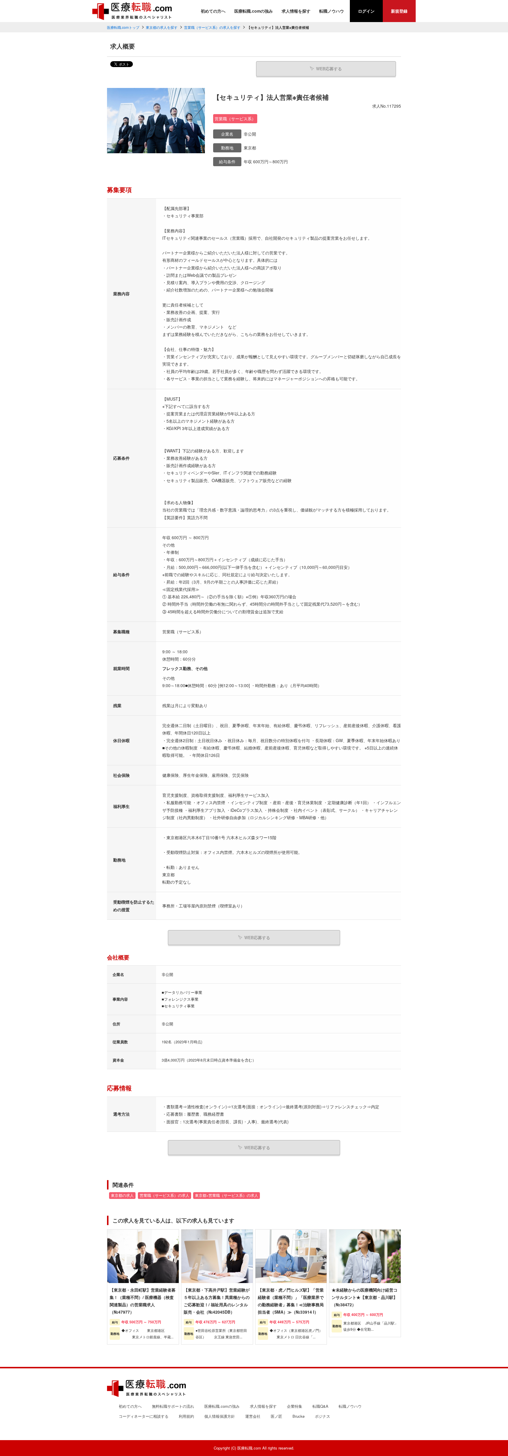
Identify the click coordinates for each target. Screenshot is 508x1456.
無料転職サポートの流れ (173, 1406)
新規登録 (399, 11)
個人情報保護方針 (219, 1416)
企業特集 (294, 1406)
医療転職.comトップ (123, 27)
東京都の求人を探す (162, 27)
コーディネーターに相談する (143, 1416)
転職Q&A (320, 1406)
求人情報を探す (296, 11)
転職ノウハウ (331, 11)
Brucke (299, 1416)
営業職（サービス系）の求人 (164, 1195)
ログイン (366, 11)
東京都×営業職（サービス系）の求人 (226, 1195)
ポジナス (322, 1416)
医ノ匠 (276, 1416)
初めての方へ (213, 11)
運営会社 (252, 1416)
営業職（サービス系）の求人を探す (212, 27)
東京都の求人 (122, 1195)
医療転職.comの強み (253, 11)
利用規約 (186, 1416)
